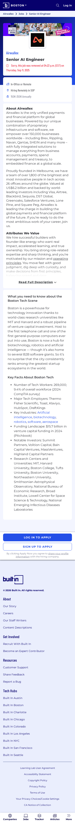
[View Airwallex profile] (37, 29)
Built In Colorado (14, 726)
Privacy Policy (37, 786)
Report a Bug (12, 681)
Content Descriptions (17, 627)
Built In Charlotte (14, 712)
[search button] (57, 5)
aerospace (50, 422)
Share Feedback (13, 674)
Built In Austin (12, 698)
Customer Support (15, 667)
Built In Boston (13, 705)
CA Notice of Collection (37, 805)
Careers (8, 613)
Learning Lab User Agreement (37, 768)
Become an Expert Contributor (24, 651)
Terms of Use (37, 792)
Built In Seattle (13, 755)
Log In (67, 5)
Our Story (9, 606)
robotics (20, 422)
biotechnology (44, 417)
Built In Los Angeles (16, 733)
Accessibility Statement (37, 774)
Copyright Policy (37, 780)
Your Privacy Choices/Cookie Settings (37, 798)
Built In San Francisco (17, 748)
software (34, 422)
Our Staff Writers (14, 620)
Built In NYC (11, 740)
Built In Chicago (14, 719)
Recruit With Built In (17, 644)
